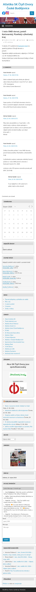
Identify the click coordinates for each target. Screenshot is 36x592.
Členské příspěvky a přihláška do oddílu (16, 299)
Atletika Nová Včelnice (11, 323)
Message (5, 524)
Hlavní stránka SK (10, 319)
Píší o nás (7, 302)
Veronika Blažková (8, 266)
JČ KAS (7, 330)
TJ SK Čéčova (9, 346)
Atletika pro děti (10, 349)
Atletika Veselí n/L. (10, 326)
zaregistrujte (18, 583)
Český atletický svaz (11, 321)
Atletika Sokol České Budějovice (14, 328)
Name (4, 518)
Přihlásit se (6, 583)
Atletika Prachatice (10, 351)
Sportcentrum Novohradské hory (14, 342)
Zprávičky (31, 40)
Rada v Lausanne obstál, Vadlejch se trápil (17, 406)
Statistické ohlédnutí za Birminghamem (16, 410)
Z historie (7, 306)
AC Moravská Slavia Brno (12, 333)
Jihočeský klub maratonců (12, 353)
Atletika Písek (9, 344)
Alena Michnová (7, 271)
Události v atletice (11, 401)
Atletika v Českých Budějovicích (14, 339)
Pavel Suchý (21, 40)
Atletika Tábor (9, 335)
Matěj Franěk (6, 276)
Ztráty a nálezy (9, 308)
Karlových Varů (23, 46)
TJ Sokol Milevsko (10, 337)
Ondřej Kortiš (6, 282)
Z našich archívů (9, 304)
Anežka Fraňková (8, 287)
